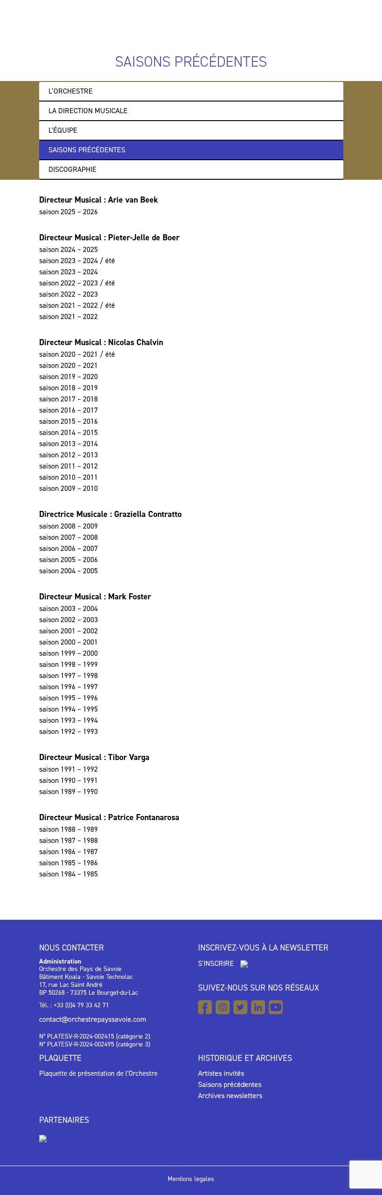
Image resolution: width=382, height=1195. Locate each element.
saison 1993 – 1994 (68, 720)
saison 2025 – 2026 (68, 212)
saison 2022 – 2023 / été (77, 283)
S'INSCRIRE (217, 963)
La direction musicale (88, 110)
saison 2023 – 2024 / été (77, 260)
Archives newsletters (230, 1095)
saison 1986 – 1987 (68, 851)
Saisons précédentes (86, 150)
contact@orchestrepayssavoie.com (92, 1019)
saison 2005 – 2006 (68, 559)
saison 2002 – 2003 (68, 620)
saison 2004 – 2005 (68, 571)
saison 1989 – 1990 (68, 791)
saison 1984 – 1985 (68, 874)
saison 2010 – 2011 (68, 477)
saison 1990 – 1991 (68, 780)
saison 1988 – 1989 (68, 829)
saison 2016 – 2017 (68, 410)
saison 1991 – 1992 (68, 769)
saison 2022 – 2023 (68, 294)
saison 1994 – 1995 (68, 709)
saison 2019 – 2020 (68, 376)
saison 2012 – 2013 (68, 455)
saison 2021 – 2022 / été (77, 305)
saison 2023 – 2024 (68, 272)
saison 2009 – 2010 (68, 488)
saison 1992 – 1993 (68, 731)
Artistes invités (221, 1073)
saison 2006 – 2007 (68, 548)
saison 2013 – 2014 (68, 443)
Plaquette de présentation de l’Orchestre (98, 1073)
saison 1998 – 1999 (68, 664)
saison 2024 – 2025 (68, 249)
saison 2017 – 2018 (68, 399)
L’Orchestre (70, 91)
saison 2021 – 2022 (68, 316)
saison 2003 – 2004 (68, 608)
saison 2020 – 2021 (68, 365)
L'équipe (62, 130)
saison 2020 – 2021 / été (77, 354)
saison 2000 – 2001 (68, 642)
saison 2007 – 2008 (68, 537)
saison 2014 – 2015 (68, 432)
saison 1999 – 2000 (68, 653)
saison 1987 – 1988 (68, 840)
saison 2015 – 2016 (68, 421)
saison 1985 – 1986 (68, 863)
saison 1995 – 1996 (68, 698)
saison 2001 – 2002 (68, 631)
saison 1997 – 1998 (68, 675)
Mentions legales (191, 1179)
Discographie (72, 169)
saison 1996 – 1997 (68, 687)
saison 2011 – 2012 (68, 466)
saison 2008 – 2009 (68, 526)
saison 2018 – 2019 (68, 388)
